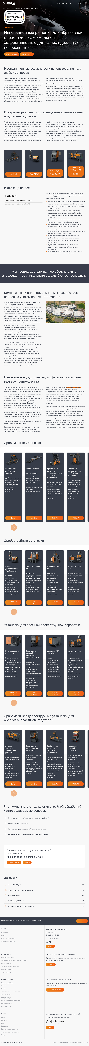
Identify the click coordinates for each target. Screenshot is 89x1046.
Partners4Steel (6, 1007)
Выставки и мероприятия (9, 1029)
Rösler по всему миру (8, 938)
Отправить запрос (14, 862)
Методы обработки (7, 969)
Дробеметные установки (13, 174)
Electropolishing (6, 963)
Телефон (27, 862)
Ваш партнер (7, 980)
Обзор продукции (12, 54)
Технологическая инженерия (10, 992)
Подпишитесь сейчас (55, 989)
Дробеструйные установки (34, 174)
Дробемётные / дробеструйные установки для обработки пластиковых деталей (75, 171)
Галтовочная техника (8, 957)
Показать (51, 964)
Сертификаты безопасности (10, 1032)
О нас (3, 929)
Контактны (4, 1026)
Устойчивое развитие (8, 941)
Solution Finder (62, 3)
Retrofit (3, 989)
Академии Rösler (6, 995)
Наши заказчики (6, 1004)
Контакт (50, 946)
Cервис (3, 986)
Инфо (3, 1014)
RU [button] (71, 3)
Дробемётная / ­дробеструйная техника (14, 960)
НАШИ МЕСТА (82, 921)
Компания (4, 932)
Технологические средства (10, 966)
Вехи (3, 935)
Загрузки (4, 1035)
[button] (44, 818)
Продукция (10, 8)
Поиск (3, 1017)
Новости (4, 1020)
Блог (2, 1023)
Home (4, 8)
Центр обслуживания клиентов (11, 1001)
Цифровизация (6, 998)
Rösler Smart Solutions (68, 413)
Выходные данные (63, 1042)
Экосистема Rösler (7, 983)
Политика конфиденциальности (79, 1042)
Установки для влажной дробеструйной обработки (55, 173)
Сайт (49, 1027)
